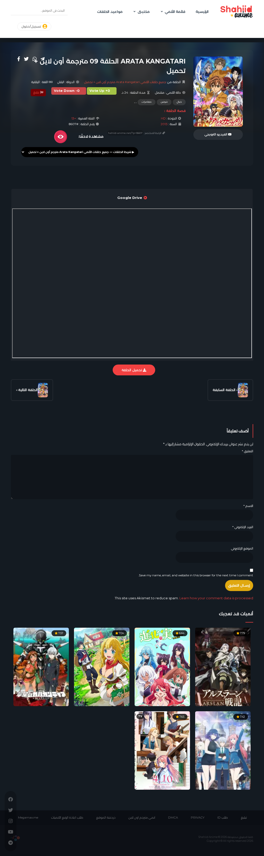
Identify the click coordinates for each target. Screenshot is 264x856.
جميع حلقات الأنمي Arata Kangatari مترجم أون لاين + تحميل (125, 82)
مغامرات (147, 101)
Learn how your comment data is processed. (183, 598)
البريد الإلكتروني (242, 527)
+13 (73, 118)
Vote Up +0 (99, 91)
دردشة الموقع (106, 817)
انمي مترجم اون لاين (141, 817)
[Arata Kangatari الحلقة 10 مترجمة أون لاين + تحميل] (43, 390)
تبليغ (36, 92)
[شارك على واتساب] (34, 58)
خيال (179, 101)
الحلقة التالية (28, 390)
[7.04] (101, 666)
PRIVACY (197, 817)
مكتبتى (144, 11)
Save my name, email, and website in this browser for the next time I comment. (195, 575)
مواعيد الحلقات (109, 11)
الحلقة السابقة (224, 390)
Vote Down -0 (67, 91)
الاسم (248, 506)
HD (163, 118)
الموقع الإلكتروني (242, 548)
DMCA (173, 817)
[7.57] (41, 666)
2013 (164, 124)
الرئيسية (202, 11)
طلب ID (222, 817)
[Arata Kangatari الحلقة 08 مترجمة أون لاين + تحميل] (243, 390)
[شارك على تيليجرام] (42, 58)
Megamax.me (28, 817)
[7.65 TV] (162, 750)
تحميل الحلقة (132, 370)
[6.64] (162, 666)
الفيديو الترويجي (216, 134)
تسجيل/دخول (31, 26)
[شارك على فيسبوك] (18, 58)
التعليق (247, 451)
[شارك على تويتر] (26, 58)
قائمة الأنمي (175, 11)
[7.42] (223, 750)
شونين (164, 101)
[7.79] (223, 666)
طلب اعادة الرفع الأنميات (67, 817)
